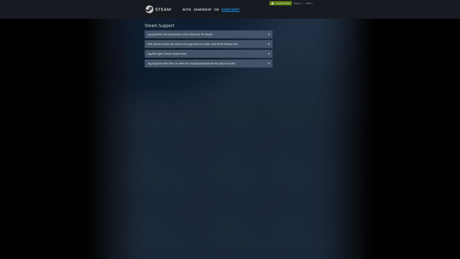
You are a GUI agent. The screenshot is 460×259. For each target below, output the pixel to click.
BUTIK (187, 9)
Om (216, 9)
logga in (297, 3)
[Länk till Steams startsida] (159, 12)
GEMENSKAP (202, 9)
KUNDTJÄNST (230, 9)
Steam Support (159, 25)
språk (307, 3)
